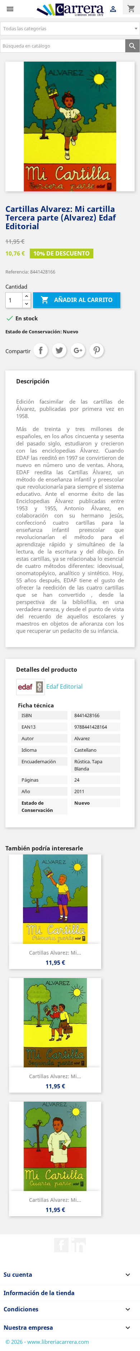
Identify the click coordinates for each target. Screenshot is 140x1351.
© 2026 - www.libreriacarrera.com (47, 1341)
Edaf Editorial (64, 686)
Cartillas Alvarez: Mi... (55, 952)
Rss (78, 1245)
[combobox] (70, 28)
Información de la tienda (39, 1293)
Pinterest (96, 350)
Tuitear (59, 350)
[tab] (33, 381)
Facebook (61, 1245)
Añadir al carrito (77, 299)
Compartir (40, 350)
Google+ (78, 350)
